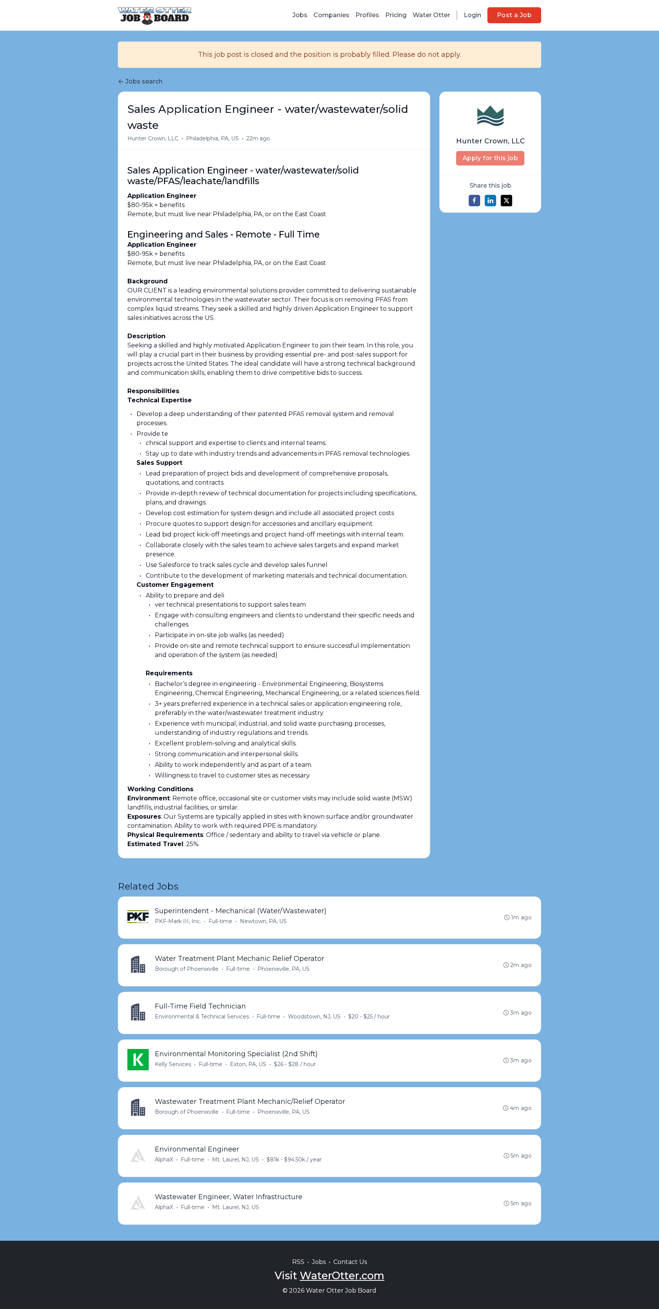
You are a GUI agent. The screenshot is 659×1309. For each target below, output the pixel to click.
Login (472, 15)
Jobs (300, 15)
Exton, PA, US (248, 1064)
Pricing (396, 15)
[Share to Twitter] (506, 200)
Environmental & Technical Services (202, 1016)
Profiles (367, 15)
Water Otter (431, 15)
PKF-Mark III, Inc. (178, 921)
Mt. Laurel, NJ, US (235, 1159)
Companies (331, 15)
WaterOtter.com (342, 1275)
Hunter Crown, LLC (152, 138)
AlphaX (164, 1159)
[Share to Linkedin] (490, 200)
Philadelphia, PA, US (212, 138)
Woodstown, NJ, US (314, 1016)
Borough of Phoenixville (187, 968)
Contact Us (350, 1262)
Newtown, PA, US (263, 921)
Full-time (220, 921)
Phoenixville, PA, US (283, 968)
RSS (298, 1262)
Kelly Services (173, 1064)
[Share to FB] (474, 200)
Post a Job (514, 15)
